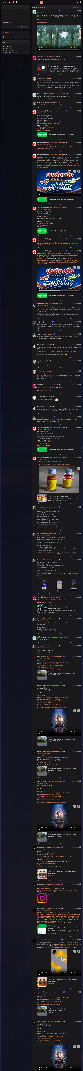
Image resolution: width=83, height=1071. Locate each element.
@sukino (50, 396)
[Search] (77, 2)
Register (5, 26)
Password (5, 17)
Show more (59, 527)
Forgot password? (7, 22)
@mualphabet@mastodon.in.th (52, 847)
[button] (38, 53)
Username (5, 11)
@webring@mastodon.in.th (51, 56)
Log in (23, 26)
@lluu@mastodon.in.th (46, 344)
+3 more (63, 707)
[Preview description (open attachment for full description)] (74, 171)
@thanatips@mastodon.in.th (50, 507)
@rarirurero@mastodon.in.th (50, 102)
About (6, 37)
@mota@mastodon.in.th (45, 322)
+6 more (50, 148)
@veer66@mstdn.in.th (47, 334)
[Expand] (79, 11)
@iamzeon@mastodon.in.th (50, 11)
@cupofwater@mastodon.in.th (58, 93)
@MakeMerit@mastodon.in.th (55, 656)
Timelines (8, 32)
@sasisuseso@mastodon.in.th (52, 303)
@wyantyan (46, 78)
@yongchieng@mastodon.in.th (57, 111)
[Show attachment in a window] (78, 26)
